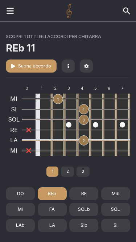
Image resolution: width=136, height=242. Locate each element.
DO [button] (20, 193)
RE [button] (84, 193)
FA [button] (52, 209)
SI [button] (116, 225)
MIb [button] (116, 193)
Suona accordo (34, 66)
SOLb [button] (84, 209)
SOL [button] (115, 209)
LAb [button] (20, 225)
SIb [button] (84, 225)
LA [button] (52, 225)
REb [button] (52, 193)
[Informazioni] (68, 66)
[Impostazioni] (86, 66)
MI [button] (20, 209)
